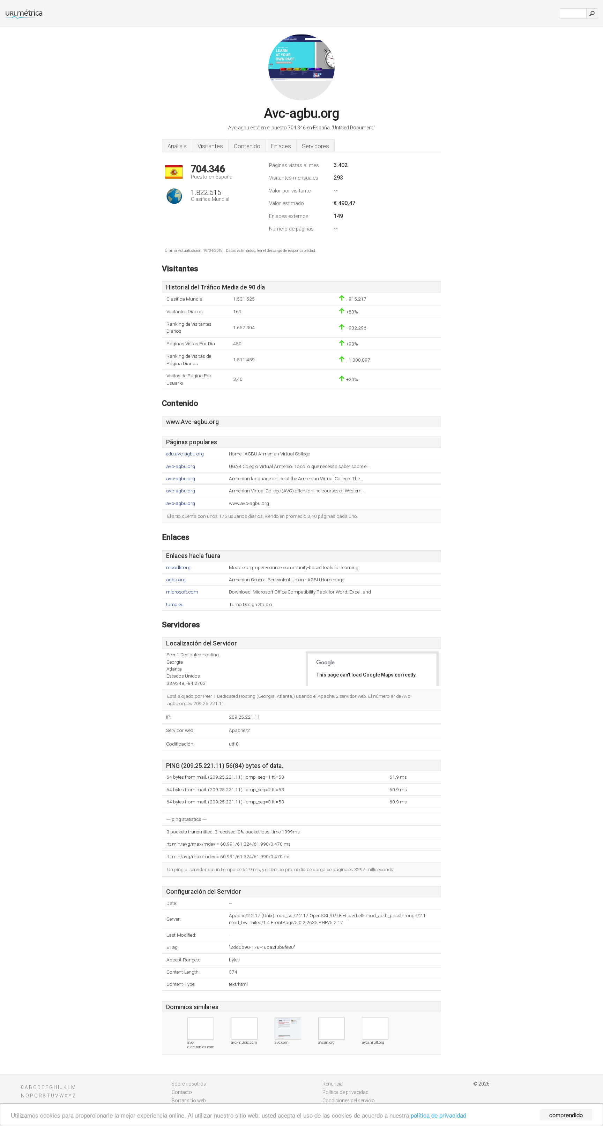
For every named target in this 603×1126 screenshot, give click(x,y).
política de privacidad (438, 1115)
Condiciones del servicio (348, 1100)
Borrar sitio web (189, 1100)
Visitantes (210, 146)
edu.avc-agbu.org (185, 453)
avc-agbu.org (180, 466)
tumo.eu (175, 604)
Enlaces (281, 146)
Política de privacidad (345, 1092)
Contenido (247, 146)
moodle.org (178, 567)
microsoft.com (182, 592)
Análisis (177, 146)
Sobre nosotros (189, 1084)
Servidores (315, 146)
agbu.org (176, 579)
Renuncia (332, 1084)
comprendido (566, 1114)
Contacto (182, 1092)
